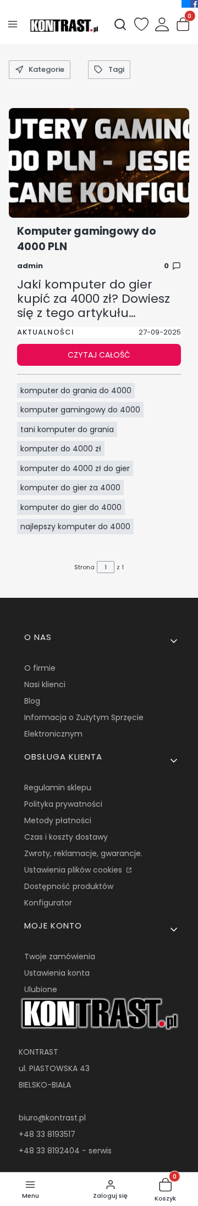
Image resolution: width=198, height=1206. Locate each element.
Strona (84, 567)
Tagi (116, 69)
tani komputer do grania (67, 429)
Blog (32, 700)
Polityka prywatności (63, 804)
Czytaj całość (99, 354)
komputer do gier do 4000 (71, 507)
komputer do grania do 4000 (75, 390)
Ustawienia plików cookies (74, 869)
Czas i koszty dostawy (66, 836)
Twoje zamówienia (59, 956)
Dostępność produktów (68, 886)
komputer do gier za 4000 (70, 487)
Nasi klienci (44, 684)
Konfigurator (48, 902)
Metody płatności (57, 820)
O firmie (40, 668)
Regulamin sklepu (57, 787)
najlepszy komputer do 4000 (75, 526)
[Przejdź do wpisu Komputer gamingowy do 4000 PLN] (99, 163)
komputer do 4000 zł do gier (75, 468)
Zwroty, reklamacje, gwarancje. (83, 853)
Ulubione (40, 989)
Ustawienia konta (57, 972)
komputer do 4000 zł (60, 448)
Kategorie (46, 69)
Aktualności (45, 332)
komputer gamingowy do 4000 (80, 409)
